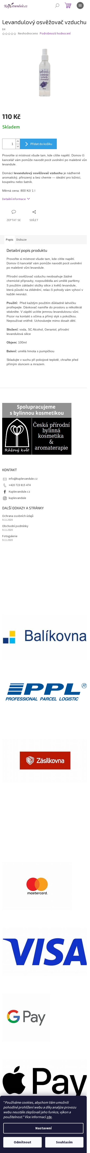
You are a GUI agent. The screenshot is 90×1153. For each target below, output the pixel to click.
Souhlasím (64, 1142)
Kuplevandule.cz (19, 492)
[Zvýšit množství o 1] (18, 141)
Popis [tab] (9, 240)
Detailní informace (14, 199)
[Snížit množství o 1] (18, 146)
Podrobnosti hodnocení (55, 34)
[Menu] (80, 5)
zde (49, 1117)
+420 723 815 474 (20, 485)
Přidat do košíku (41, 144)
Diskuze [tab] (21, 240)
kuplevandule (17, 498)
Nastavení (43, 1128)
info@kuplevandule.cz (23, 479)
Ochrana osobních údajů (17, 516)
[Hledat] (57, 5)
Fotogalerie (9, 536)
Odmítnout (22, 1142)
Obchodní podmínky (15, 526)
